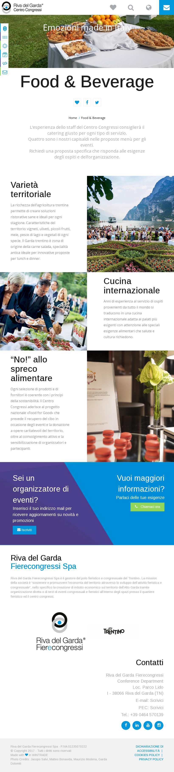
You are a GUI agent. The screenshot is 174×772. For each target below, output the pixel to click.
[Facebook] (125, 725)
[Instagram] (158, 725)
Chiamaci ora (150, 507)
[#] (5, 71)
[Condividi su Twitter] (97, 102)
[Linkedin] (136, 725)
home (73, 118)
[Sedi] (5, 62)
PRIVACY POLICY (151, 759)
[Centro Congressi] (5, 27)
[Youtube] (147, 725)
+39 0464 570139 (146, 714)
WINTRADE (40, 755)
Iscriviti (26, 530)
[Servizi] (5, 45)
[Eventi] (5, 53)
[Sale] (5, 36)
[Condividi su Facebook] (87, 102)
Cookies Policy (147, 755)
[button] (113, 7)
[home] (23, 7)
